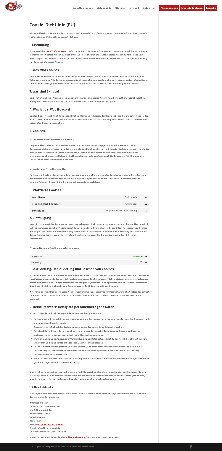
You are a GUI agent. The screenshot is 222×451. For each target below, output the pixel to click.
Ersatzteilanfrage (192, 8)
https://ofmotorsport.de (58, 51)
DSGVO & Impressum (83, 446)
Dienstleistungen (83, 8)
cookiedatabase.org (74, 437)
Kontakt (211, 8)
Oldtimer (120, 8)
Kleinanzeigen (169, 8)
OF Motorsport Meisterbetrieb (54, 446)
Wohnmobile (104, 8)
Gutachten (149, 8)
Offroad (134, 8)
